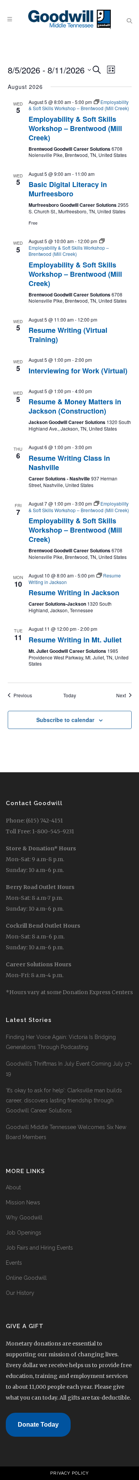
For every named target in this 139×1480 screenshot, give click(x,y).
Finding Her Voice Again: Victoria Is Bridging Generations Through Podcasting (61, 1042)
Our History (20, 1293)
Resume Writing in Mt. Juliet (75, 640)
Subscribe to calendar (65, 720)
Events (14, 1263)
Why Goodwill (24, 1217)
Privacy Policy (69, 1473)
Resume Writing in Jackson (74, 593)
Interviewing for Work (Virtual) (78, 371)
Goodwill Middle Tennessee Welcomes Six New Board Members (66, 1132)
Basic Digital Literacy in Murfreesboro (68, 189)
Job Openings (23, 1233)
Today (69, 695)
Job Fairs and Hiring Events (39, 1248)
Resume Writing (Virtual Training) (68, 334)
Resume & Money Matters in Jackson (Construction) (75, 406)
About (13, 1187)
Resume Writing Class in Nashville (69, 462)
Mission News (23, 1202)
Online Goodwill (26, 1278)
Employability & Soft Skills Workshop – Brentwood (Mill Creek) (75, 128)
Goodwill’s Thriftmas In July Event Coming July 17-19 (69, 1069)
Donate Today (38, 1424)
